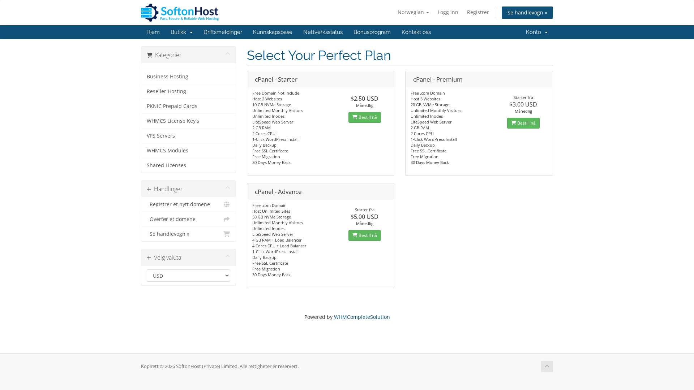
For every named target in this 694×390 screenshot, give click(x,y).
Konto (535, 32)
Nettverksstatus (323, 32)
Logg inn (448, 12)
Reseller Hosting (166, 91)
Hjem (153, 32)
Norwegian (411, 12)
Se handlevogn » (527, 12)
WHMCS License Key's (173, 121)
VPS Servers (161, 136)
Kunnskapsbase (272, 32)
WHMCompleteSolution (362, 316)
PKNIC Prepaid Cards (172, 106)
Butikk (180, 32)
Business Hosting (167, 76)
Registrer (478, 12)
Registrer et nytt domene (178, 204)
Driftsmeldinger (223, 32)
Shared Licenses (166, 165)
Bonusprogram (372, 32)
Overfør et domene (171, 219)
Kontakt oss (416, 32)
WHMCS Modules (167, 150)
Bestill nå (367, 117)
